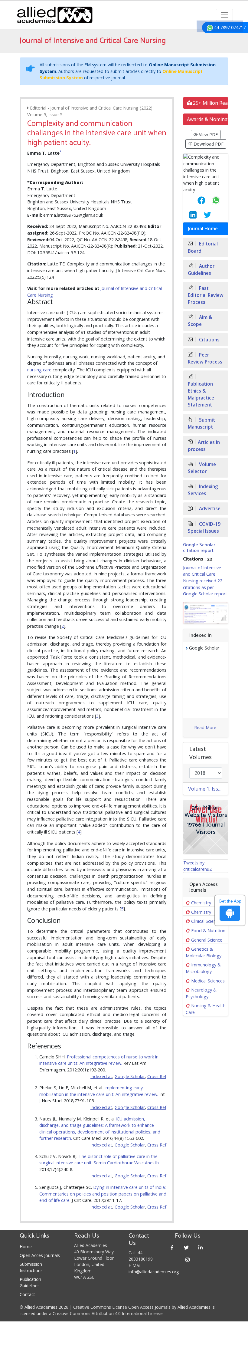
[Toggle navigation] (224, 15)
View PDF (208, 134)
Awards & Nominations (207, 119)
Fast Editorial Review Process (206, 295)
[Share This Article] (196, 200)
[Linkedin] (200, 1247)
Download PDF (208, 144)
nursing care (39, 370)
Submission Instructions (31, 1267)
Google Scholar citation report (199, 548)
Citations (209, 340)
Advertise (209, 508)
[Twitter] (186, 1247)
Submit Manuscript (201, 423)
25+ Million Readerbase (210, 103)
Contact (27, 1294)
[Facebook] (172, 1247)
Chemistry (201, 903)
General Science (206, 940)
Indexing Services (203, 490)
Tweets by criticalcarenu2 (197, 866)
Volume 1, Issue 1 (208, 788)
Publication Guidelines (30, 1282)
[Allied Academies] (54, 14)
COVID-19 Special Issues (204, 527)
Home (26, 1246)
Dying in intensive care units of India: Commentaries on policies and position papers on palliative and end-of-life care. (102, 1193)
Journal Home (203, 228)
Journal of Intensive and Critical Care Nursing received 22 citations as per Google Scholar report (205, 581)
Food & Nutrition (208, 930)
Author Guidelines (201, 269)
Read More (205, 727)
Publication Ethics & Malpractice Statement (201, 394)
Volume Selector (202, 468)
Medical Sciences (208, 981)
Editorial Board (203, 247)
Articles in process (204, 445)
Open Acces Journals (40, 1255)
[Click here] (205, 612)
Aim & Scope (200, 320)
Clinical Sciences (207, 921)
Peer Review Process (205, 358)
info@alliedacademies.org (154, 1272)
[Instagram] (187, 1259)
